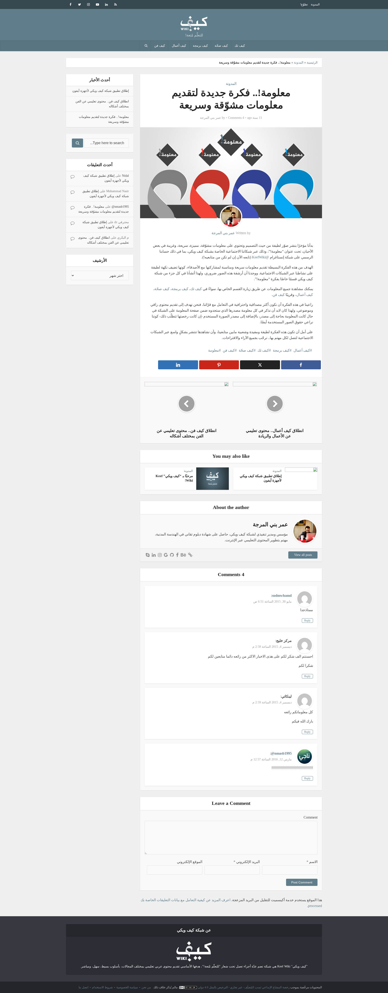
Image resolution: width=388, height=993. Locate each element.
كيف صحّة (221, 45)
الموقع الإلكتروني (189, 862)
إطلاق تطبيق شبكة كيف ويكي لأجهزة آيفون (100, 90)
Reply (307, 620)
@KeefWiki (260, 257)
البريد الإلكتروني (247, 862)
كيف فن (159, 45)
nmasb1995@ (120, 206)
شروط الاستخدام (102, 987)
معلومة (213, 350)
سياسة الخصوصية (127, 987)
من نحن (146, 987)
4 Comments (236, 117)
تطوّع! (304, 4)
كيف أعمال (179, 45)
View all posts (303, 555)
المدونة (315, 4)
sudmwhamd (282, 595)
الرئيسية (312, 62)
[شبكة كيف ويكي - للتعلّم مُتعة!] (194, 951)
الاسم (311, 862)
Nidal (125, 175)
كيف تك (240, 45)
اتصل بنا (83, 987)
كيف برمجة (200, 45)
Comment (310, 817)
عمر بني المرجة (210, 117)
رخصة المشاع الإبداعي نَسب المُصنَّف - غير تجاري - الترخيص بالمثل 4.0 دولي (244, 987)
